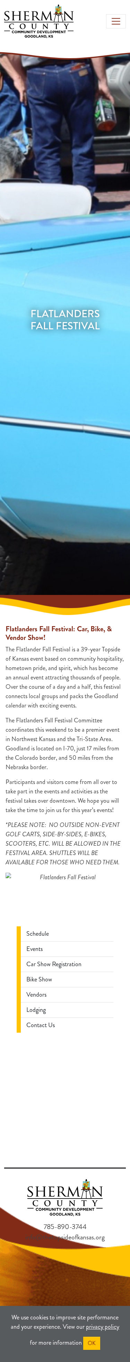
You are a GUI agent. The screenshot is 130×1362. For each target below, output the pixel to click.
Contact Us (40, 1025)
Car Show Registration (53, 964)
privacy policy (102, 1326)
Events (34, 948)
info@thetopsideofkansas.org (65, 1237)
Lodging (36, 1009)
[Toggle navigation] (116, 21)
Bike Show (39, 979)
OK (92, 1343)
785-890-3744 (65, 1227)
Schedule (37, 933)
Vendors (36, 994)
